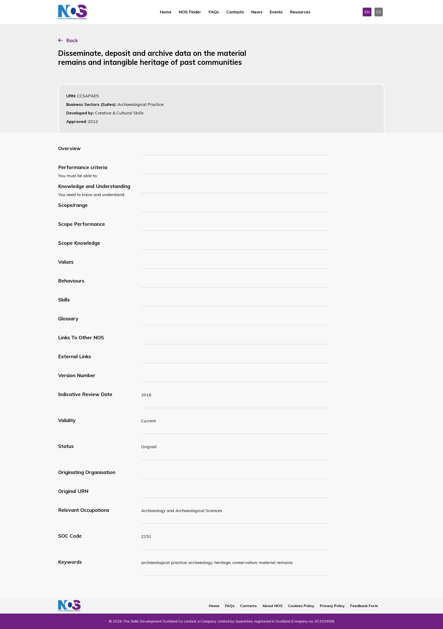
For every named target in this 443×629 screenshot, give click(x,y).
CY (378, 12)
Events (276, 12)
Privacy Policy (332, 605)
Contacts (235, 12)
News (256, 12)
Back (72, 40)
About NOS (272, 605)
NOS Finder (190, 12)
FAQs (214, 12)
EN (367, 12)
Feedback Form (364, 605)
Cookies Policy (301, 605)
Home (165, 12)
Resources (300, 12)
